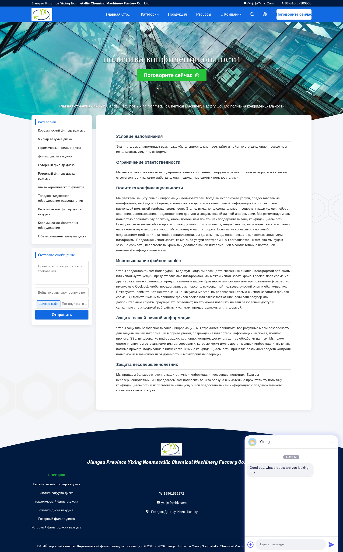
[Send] (331, 544)
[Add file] (250, 544)
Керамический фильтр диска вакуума (60, 211)
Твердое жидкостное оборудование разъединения (60, 198)
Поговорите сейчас (294, 14)
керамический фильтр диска (59, 147)
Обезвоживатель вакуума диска (62, 236)
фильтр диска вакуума (55, 156)
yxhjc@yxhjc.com (260, 3)
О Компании (231, 14)
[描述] (265, 14)
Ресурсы (203, 14)
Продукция (177, 14)
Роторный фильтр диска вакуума (56, 176)
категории (150, 14)
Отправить (62, 315)
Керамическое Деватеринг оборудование (58, 225)
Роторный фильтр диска (56, 165)
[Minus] (331, 442)
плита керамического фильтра (61, 187)
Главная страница (121, 14)
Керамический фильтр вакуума (61, 130)
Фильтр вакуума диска (55, 139)
